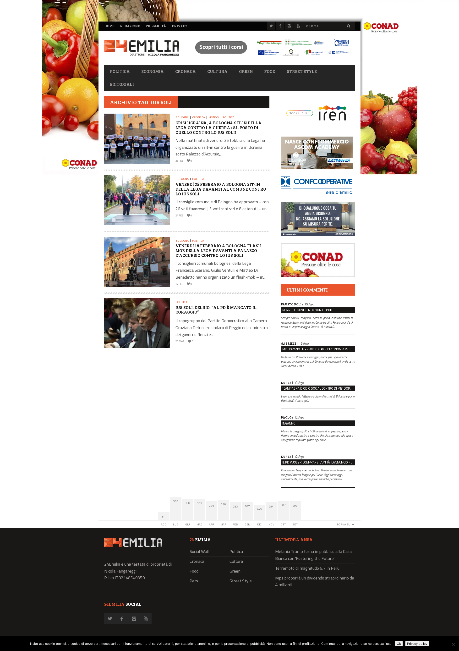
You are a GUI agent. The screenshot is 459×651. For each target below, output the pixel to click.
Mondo (213, 117)
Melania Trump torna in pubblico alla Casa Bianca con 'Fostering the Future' (313, 555)
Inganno (288, 423)
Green (246, 71)
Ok (399, 643)
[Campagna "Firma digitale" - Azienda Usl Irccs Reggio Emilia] (270, 56)
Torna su (343, 524)
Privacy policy (417, 643)
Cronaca (185, 71)
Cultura (217, 71)
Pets (194, 581)
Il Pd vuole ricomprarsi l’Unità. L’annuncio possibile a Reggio (318, 462)
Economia (152, 71)
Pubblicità (156, 26)
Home (109, 26)
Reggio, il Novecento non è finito (307, 310)
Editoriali (122, 84)
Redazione (130, 26)
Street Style (302, 71)
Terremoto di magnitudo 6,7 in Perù (307, 568)
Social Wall (199, 551)
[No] (453, 644)
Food (269, 71)
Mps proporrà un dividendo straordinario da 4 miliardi (314, 581)
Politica (120, 71)
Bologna (182, 117)
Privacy (179, 26)
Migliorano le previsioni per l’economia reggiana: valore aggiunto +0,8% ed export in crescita (318, 349)
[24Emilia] (141, 48)
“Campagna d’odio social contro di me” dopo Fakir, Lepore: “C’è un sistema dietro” (318, 388)
